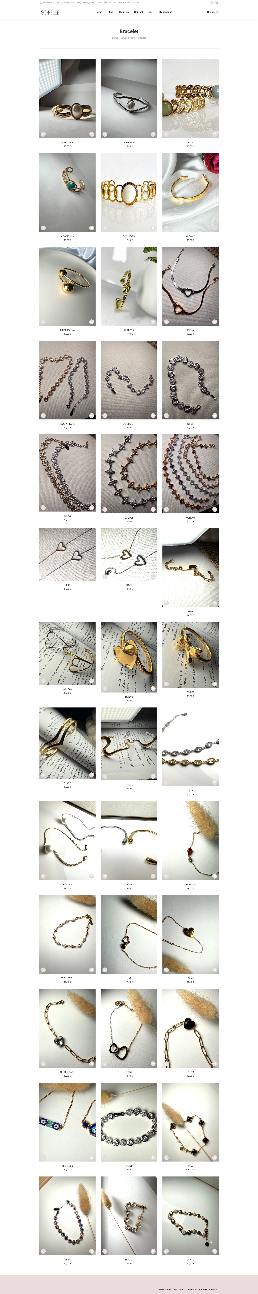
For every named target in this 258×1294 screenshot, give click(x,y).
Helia (190, 790)
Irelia (190, 330)
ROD (129, 884)
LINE (129, 978)
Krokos (190, 236)
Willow (67, 689)
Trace (129, 784)
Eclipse (129, 517)
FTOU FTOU (67, 978)
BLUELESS (67, 1166)
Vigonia (129, 142)
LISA (190, 1166)
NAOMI (129, 1259)
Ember (190, 692)
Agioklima (67, 236)
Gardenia (68, 142)
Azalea (190, 142)
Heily (67, 585)
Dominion (129, 424)
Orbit (190, 424)
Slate (67, 783)
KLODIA (129, 1166)
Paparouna (67, 330)
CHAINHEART (67, 1072)
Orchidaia (129, 236)
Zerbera (129, 330)
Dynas (129, 697)
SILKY (191, 978)
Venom (190, 517)
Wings (68, 516)
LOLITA (190, 1072)
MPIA (67, 1259)
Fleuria (67, 884)
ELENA (129, 1072)
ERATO (191, 1259)
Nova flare (67, 424)
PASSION (191, 884)
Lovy (129, 585)
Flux (190, 611)
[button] (43, 134)
